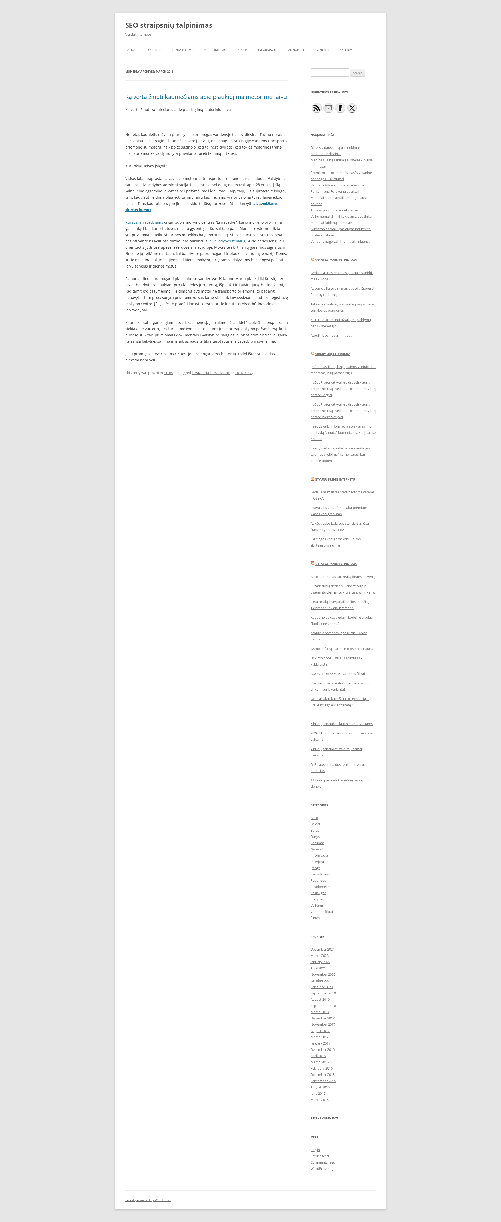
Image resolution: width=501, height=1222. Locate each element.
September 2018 (323, 1005)
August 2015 (320, 1087)
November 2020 (323, 974)
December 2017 (323, 1018)
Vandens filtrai (322, 911)
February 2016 (322, 1068)
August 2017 (320, 1030)
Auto (314, 817)
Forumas (154, 50)
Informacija (268, 50)
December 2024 (323, 949)
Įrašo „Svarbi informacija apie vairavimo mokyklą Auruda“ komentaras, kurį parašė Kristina (343, 432)
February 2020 (322, 986)
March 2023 (320, 955)
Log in (315, 1149)
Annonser (296, 50)
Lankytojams (182, 50)
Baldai (130, 50)
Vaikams (317, 905)
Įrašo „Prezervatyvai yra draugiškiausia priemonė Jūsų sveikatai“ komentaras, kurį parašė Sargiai (343, 388)
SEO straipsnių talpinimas (168, 25)
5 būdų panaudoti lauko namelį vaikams (342, 723)
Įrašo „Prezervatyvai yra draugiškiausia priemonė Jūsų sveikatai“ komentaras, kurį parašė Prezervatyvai (343, 410)
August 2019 (320, 999)
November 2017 (323, 1024)
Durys (315, 836)
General (322, 50)
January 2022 (320, 961)
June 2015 (318, 1093)
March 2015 (320, 1099)
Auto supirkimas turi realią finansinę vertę (343, 576)
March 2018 (320, 1012)
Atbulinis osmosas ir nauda (331, 335)
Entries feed (320, 1156)
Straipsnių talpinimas (332, 354)
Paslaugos (318, 893)
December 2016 (323, 1049)
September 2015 (323, 1080)
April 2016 (318, 1055)
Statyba (317, 899)
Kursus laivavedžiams (144, 222)
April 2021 (318, 968)
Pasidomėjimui (215, 50)
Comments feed (323, 1162)
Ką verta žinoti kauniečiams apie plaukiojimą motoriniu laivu (206, 96)
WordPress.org (322, 1168)
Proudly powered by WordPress (148, 1200)
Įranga (315, 867)
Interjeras (318, 861)
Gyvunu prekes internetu (335, 479)
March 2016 (320, 1062)
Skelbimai (347, 50)
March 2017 (320, 1037)
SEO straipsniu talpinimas (336, 260)
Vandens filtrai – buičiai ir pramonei (338, 185)
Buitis (315, 830)
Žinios (243, 50)
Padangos (318, 880)
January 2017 (320, 1043)
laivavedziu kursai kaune (211, 372)
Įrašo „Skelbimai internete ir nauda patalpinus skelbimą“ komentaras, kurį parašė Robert (340, 454)
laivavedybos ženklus (226, 241)
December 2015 (323, 1074)
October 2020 (321, 980)
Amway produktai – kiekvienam (335, 210)
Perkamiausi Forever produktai (335, 191)
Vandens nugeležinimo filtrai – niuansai (341, 241)
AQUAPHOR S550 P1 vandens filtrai (338, 673)
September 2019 (323, 993)
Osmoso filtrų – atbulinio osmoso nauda (342, 648)
